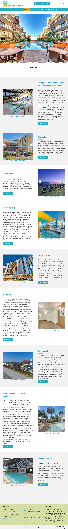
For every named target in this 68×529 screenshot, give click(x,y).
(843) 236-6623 (61, 4)
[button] (42, 3)
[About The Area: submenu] (43, 9)
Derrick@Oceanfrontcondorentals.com (38, 517)
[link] (11, 9)
